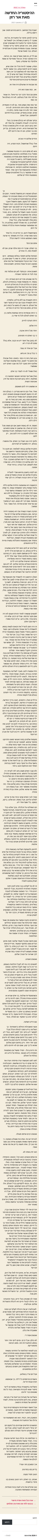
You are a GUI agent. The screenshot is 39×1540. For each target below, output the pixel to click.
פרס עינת (28, 1535)
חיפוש (35, 1518)
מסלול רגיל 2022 (19, 7)
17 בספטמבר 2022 (17, 22)
